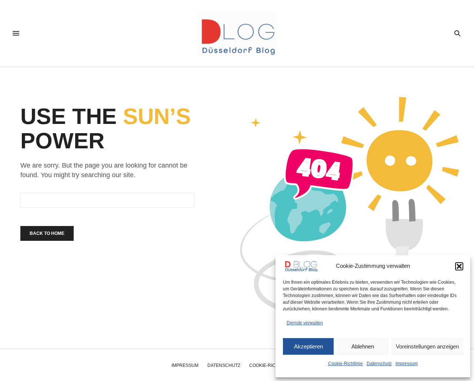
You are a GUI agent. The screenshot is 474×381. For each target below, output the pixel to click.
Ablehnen (362, 346)
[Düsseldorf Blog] (236, 33)
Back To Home (47, 233)
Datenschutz (379, 363)
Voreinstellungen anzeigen (427, 346)
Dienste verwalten (305, 323)
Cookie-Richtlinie (345, 363)
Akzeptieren (308, 346)
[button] (459, 266)
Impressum (406, 363)
